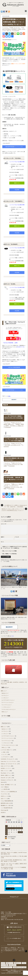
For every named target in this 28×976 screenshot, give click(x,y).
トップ (3, 963)
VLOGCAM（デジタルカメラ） (8, 759)
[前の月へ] (16, 820)
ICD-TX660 (7, 445)
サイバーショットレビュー (8, 702)
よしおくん (5, 27)
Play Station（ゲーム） (6, 773)
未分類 (2, 812)
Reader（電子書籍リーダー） (7, 784)
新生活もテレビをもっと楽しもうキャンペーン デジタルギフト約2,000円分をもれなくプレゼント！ (13, 509)
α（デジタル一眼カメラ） (6, 749)
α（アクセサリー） (6, 756)
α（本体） (4, 752)
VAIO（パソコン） (5, 770)
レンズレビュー (5, 697)
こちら (12, 636)
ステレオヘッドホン (15, 487)
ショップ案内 (5, 965)
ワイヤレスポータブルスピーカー (12, 464)
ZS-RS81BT (14, 29)
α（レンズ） (4, 754)
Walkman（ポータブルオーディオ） (9, 763)
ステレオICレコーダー (16, 445)
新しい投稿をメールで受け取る (10, 553)
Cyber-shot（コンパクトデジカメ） (9, 761)
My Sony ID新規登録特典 (14, 367)
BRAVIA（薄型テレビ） (9, 424)
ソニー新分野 (4, 789)
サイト (2, 541)
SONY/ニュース (4, 796)
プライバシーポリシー (7, 967)
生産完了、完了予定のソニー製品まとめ (14, 425)
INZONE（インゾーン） (6, 768)
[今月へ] (19, 820)
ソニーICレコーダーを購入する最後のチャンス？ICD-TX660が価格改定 (13, 439)
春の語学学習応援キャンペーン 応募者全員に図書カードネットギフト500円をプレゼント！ (14, 22)
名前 (2, 537)
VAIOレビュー (5, 711)
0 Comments (16, 30)
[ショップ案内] (14, 615)
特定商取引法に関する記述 (20, 967)
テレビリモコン (4, 793)
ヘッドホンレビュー (13, 485)
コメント (3, 523)
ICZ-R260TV (8, 29)
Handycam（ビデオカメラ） (7, 780)
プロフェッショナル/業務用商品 (8, 791)
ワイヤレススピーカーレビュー (9, 709)
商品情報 (17, 189)
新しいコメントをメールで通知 (10, 550)
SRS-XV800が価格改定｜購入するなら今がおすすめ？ (13, 459)
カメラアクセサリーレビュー (8, 700)
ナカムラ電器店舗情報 (6, 800)
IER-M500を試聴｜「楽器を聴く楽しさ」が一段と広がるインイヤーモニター (13, 479)
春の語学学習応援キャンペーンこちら (14, 146)
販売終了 (18, 424)
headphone (7, 487)
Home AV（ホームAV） (6, 777)
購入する (17, 183)
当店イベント (4, 798)
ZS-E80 (19, 29)
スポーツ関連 (4, 787)
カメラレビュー (5, 695)
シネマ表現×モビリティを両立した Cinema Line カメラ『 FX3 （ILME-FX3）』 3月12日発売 (14, 506)
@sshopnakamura (10, 885)
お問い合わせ (13, 965)
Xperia (2, 782)
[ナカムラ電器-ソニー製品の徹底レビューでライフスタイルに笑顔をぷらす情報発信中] (13, 7)
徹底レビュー (15, 484)
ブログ (23, 963)
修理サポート (18, 963)
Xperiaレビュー (5, 693)
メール (17, 537)
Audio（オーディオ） (15, 27)
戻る (9, 396)
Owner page (3, 810)
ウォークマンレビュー (7, 704)
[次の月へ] (21, 820)
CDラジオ (9, 30)
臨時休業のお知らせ (5, 803)
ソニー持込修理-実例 (5, 807)
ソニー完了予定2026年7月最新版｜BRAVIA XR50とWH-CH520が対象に (13, 418)
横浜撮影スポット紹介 (6, 805)
